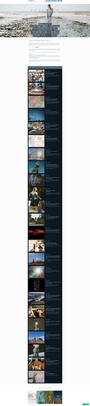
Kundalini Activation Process (36, 29)
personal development (36, 36)
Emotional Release (37, 26)
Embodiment (32, 26)
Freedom (52, 26)
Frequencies (55, 26)
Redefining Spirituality (44, 67)
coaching (42, 33)
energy (58, 33)
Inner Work (39, 67)
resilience (44, 36)
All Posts (29, 67)
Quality (35, 32)
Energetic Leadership (42, 26)
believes (32, 33)
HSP (58, 26)
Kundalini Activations (42, 29)
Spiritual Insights (43, 32)
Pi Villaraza (32, 32)
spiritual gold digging (51, 36)
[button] (60, 67)
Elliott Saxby (50, 25)
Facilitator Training (54, 67)
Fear (49, 26)
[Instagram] (49, 396)
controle (53, 33)
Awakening (36, 25)
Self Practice (39, 32)
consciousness (49, 33)
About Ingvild (32, 25)
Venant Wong (57, 32)
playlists (40, 36)
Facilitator (47, 26)
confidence (45, 33)
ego (55, 33)
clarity (39, 33)
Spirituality (47, 32)
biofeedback (35, 33)
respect (46, 36)
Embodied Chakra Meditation (56, 25)
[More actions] (60, 71)
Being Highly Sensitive (40, 25)
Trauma (53, 32)
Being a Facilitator (46, 25)
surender (55, 36)
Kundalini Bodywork (48, 29)
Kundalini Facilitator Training (54, 29)
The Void (51, 32)
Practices (49, 67)
